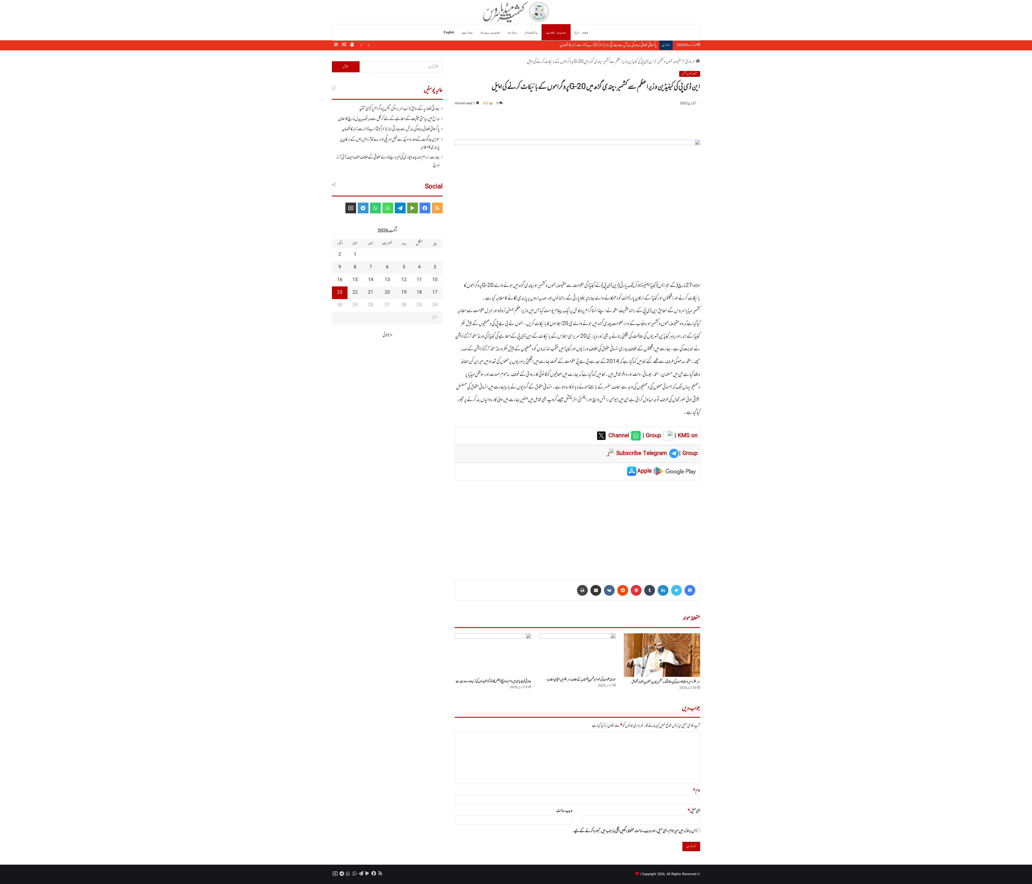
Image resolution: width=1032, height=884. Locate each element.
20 (387, 293)
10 (435, 280)
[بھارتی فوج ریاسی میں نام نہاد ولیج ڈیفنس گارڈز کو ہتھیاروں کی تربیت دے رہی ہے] (493, 654)
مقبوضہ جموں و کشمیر (669, 62)
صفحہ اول (581, 32)
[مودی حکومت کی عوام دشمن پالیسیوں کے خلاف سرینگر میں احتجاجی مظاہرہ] (577, 654)
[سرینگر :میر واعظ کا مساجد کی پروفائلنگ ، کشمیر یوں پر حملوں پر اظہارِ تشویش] (662, 655)
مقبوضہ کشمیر (556, 32)
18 (419, 293)
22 (355, 293)
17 (435, 293)
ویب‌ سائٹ (564, 811)
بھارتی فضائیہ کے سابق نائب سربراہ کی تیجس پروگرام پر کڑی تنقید (399, 109)
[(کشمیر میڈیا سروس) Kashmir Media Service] (516, 12)
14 (370, 280)
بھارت (512, 32)
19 (404, 293)
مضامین (467, 32)
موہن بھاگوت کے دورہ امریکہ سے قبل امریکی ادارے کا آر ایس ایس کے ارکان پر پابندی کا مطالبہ (598, 45)
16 (339, 280)
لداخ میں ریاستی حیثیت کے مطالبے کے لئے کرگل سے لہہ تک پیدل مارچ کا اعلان (388, 119)
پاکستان (531, 32)
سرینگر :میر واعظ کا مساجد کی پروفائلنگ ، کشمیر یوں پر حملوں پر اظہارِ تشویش (666, 682)
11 (419, 280)
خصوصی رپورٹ (490, 32)
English (449, 32)
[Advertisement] (577, 526)
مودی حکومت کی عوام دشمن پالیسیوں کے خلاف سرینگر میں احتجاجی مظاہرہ (581, 680)
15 (355, 280)
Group (652, 436)
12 (404, 280)
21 (370, 293)
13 (387, 280)
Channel (619, 436)
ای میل (694, 811)
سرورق (690, 62)
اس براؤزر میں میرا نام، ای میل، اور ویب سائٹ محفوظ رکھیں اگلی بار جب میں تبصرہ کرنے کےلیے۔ (634, 831)
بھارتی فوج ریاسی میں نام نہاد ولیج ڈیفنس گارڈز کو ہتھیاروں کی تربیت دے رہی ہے (493, 681)
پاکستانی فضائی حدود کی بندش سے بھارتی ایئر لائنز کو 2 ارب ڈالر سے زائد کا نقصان (390, 129)
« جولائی (387, 335)
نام (696, 791)
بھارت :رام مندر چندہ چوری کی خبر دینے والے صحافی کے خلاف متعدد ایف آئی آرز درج (387, 161)
